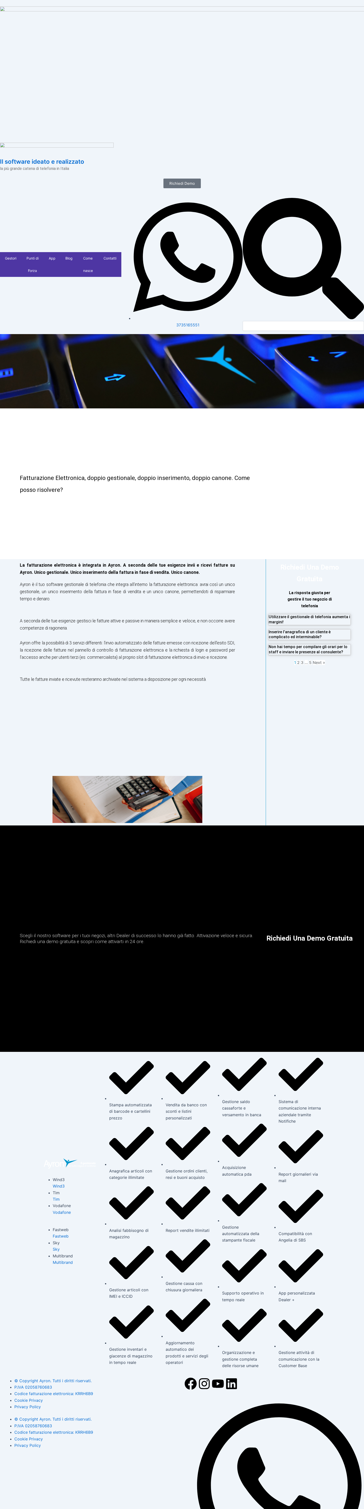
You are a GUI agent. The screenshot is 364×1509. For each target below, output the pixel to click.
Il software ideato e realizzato (42, 161)
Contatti (110, 258)
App (52, 258)
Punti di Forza (32, 264)
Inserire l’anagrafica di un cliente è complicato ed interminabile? (300, 634)
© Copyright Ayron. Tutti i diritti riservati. (53, 1380)
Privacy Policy (27, 1406)
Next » (319, 662)
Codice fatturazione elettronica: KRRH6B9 (53, 1393)
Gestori (10, 258)
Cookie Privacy (28, 1400)
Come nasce (88, 264)
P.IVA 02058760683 (33, 1387)
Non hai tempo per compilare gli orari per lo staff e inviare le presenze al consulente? (308, 649)
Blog (69, 258)
